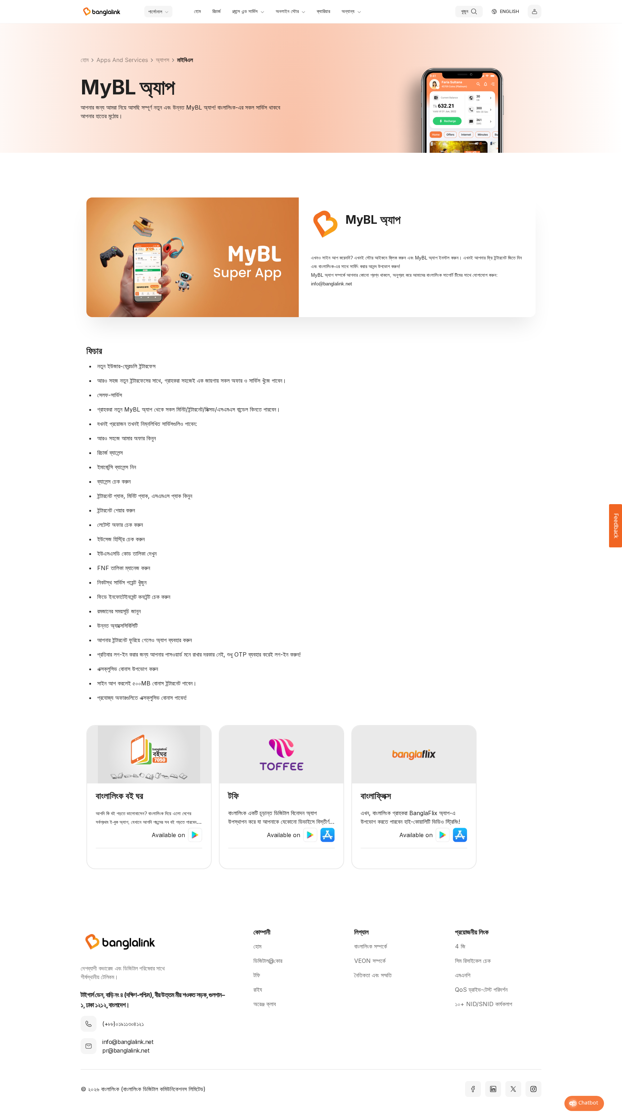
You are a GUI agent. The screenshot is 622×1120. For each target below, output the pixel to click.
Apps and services (122, 59)
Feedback (615, 525)
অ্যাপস (162, 59)
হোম (85, 59)
